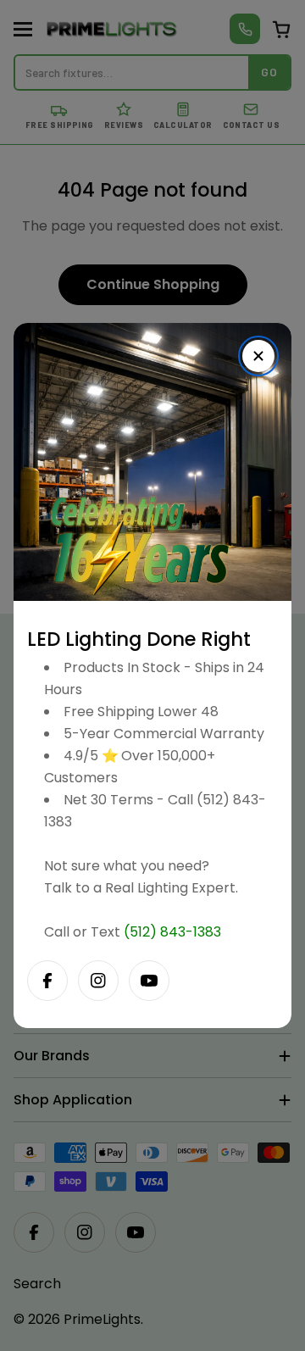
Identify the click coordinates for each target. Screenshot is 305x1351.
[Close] (258, 356)
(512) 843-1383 (172, 932)
